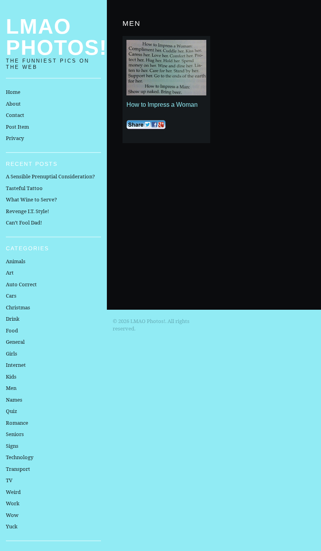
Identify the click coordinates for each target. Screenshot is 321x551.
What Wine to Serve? (31, 199)
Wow (12, 515)
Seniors (15, 434)
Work (13, 503)
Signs (12, 445)
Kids (11, 376)
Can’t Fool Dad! (24, 222)
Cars (11, 295)
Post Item (17, 126)
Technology (19, 457)
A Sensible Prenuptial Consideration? (50, 176)
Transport (18, 468)
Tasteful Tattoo (24, 188)
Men (11, 387)
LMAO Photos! (56, 36)
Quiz (11, 411)
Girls (11, 353)
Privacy (15, 138)
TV (9, 480)
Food (12, 330)
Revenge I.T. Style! (27, 211)
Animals (15, 261)
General (15, 341)
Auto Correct (21, 284)
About (13, 103)
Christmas (18, 307)
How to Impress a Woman (162, 104)
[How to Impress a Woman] (166, 68)
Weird (13, 491)
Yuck (12, 526)
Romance (17, 422)
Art (10, 272)
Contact (15, 114)
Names (14, 399)
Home (13, 91)
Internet (16, 364)
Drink (13, 318)
